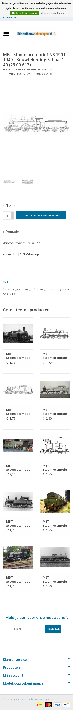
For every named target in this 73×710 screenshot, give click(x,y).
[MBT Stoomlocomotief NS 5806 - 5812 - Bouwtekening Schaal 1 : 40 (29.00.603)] (18, 389)
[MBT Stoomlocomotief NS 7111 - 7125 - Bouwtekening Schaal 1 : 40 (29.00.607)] (18, 501)
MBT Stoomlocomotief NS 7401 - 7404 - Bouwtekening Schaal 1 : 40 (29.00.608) (55, 523)
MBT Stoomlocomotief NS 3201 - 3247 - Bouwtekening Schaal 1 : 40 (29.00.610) (55, 579)
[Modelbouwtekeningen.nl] (43, 33)
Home (6, 69)
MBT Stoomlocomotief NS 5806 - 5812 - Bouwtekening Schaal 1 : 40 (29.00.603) (18, 412)
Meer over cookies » (52, 13)
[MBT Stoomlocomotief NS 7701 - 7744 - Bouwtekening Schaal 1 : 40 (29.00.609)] (18, 557)
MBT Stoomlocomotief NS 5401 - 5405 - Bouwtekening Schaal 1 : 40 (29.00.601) (18, 356)
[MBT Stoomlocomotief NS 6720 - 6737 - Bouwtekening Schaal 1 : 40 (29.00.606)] (55, 445)
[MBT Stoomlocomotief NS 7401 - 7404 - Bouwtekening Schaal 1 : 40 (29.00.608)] (55, 501)
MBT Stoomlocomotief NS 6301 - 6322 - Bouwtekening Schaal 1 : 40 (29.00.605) (18, 467)
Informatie (11, 231)
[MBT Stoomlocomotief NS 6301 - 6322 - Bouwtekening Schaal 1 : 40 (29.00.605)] (18, 445)
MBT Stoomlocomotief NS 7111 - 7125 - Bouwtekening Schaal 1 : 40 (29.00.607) (18, 523)
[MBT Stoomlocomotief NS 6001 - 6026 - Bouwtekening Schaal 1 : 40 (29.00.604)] (55, 389)
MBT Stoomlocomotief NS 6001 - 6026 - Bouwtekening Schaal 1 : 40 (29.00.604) (55, 412)
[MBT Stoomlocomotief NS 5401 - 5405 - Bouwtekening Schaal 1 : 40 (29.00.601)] (18, 333)
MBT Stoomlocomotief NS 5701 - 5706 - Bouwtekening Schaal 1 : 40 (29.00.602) (55, 356)
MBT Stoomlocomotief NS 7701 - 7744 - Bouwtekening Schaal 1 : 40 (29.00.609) (18, 579)
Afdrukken (10, 293)
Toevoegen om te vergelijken (52, 289)
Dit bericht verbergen (24, 13)
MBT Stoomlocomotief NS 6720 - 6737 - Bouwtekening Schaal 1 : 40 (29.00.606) (55, 467)
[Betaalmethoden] (38, 704)
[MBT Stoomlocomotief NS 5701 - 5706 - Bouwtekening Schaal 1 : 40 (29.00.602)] (55, 333)
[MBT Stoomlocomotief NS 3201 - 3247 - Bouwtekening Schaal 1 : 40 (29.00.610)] (55, 557)
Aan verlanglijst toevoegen (18, 289)
